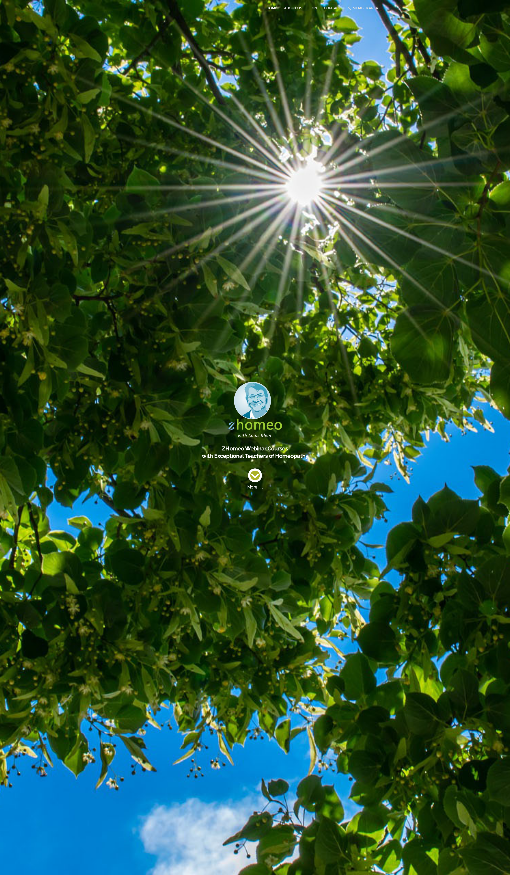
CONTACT (332, 8)
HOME (272, 8)
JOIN (313, 8)
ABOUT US (293, 8)
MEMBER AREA (365, 8)
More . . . (255, 487)
